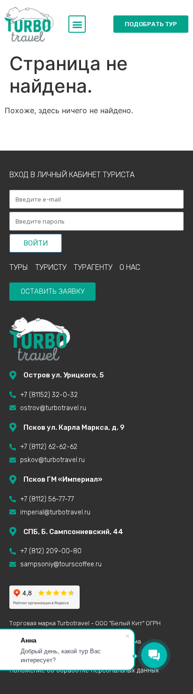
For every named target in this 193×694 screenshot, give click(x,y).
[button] (77, 24)
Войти (35, 243)
